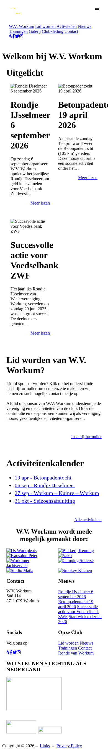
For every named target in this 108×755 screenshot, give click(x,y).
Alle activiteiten (88, 519)
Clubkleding (52, 31)
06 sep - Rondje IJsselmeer (45, 485)
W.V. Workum (21, 26)
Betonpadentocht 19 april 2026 (75, 604)
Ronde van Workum (76, 653)
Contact (71, 31)
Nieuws (84, 26)
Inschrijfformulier (86, 436)
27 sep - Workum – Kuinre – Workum (57, 493)
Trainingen (18, 31)
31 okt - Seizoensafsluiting (45, 501)
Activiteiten (66, 26)
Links (45, 745)
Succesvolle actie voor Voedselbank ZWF (78, 611)
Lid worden (45, 26)
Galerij (35, 31)
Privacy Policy (69, 745)
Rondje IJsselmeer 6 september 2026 (75, 594)
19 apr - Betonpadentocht (43, 478)
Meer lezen (40, 203)
